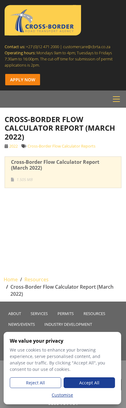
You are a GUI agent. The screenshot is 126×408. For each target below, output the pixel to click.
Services (39, 313)
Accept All (89, 383)
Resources (36, 279)
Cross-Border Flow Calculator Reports (61, 146)
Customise (62, 395)
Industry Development (68, 324)
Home (11, 279)
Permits (65, 313)
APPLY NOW (22, 80)
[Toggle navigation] (116, 99)
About (14, 313)
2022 (13, 146)
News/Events (21, 324)
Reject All (35, 383)
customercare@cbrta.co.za (87, 46)
